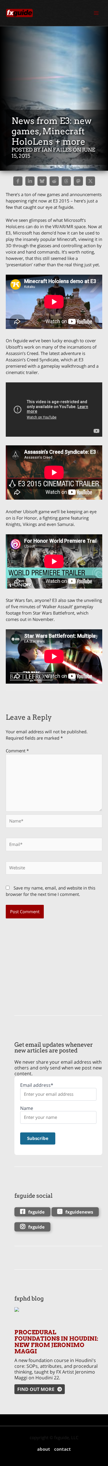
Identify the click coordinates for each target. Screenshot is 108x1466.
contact (62, 1449)
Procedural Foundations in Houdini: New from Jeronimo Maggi (56, 1342)
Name (26, 1108)
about (43, 1449)
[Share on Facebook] (17, 181)
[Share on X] (90, 181)
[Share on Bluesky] (42, 181)
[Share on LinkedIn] (30, 181)
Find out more (35, 1389)
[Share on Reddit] (54, 181)
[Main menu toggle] (96, 13)
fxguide (36, 1212)
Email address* (36, 1085)
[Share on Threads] (66, 181)
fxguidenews (79, 1212)
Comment (17, 751)
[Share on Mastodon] (78, 181)
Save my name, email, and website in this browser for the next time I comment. (50, 891)
